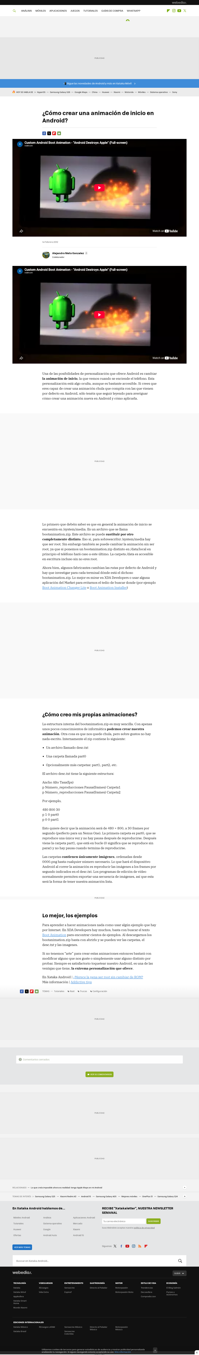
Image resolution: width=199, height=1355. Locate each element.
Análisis (47, 1217)
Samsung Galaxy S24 (167, 1196)
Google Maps (81, 92)
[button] (69, 253)
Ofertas (17, 1235)
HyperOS (41, 92)
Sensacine (69, 1287)
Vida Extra (44, 1291)
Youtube (179, 11)
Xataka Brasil (19, 1331)
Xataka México (20, 1326)
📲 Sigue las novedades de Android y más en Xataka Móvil (97, 83)
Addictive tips (81, 982)
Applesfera (18, 1296)
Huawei (105, 92)
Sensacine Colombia (69, 1332)
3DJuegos (43, 1287)
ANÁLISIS (26, 10)
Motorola (129, 92)
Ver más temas (22, 1247)
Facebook (44, 133)
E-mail (59, 133)
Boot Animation (54, 935)
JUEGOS (75, 10)
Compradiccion (148, 1296)
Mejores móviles (129, 1196)
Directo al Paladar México (98, 1328)
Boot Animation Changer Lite (64, 587)
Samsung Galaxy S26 (60, 92)
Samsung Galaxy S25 (45, 1196)
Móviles (142, 92)
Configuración (100, 991)
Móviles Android (21, 1217)
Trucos (83, 991)
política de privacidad (144, 1227)
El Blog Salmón (173, 1287)
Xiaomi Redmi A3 (68, 1196)
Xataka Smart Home (20, 1302)
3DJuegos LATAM (47, 1326)
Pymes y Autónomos (172, 1293)
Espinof (68, 1291)
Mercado (77, 1223)
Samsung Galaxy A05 (106, 1196)
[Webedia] (179, 2)
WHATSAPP (133, 10)
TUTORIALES (90, 10)
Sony (174, 92)
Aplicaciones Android (84, 1217)
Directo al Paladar (98, 1287)
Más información (123, 1351)
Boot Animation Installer (108, 587)
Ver (101, 1074)
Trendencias (147, 1287)
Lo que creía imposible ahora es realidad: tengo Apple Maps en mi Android (66, 1187)
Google (47, 1229)
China (94, 92)
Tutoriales (59, 991)
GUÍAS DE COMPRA (112, 10)
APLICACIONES (58, 10)
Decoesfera (146, 1291)
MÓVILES (40, 10)
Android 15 (86, 1196)
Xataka (16, 1287)
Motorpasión (121, 1287)
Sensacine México (73, 1326)
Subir (177, 1273)
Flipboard (168, 11)
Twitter (185, 11)
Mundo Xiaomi (20, 1307)
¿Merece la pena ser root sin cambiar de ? (108, 977)
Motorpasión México (121, 1328)
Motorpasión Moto (124, 1291)
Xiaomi (117, 92)
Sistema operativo (159, 92)
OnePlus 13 (147, 1196)
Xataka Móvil (19, 1291)
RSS (139, 1245)
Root (72, 991)
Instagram (174, 11)
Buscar (180, 1261)
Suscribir (153, 1221)
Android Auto (50, 1235)
